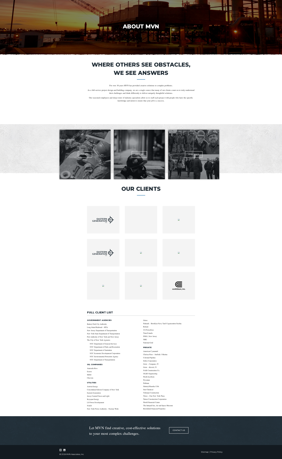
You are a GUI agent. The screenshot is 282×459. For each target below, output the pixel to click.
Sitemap (204, 452)
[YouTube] (65, 450)
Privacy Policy (216, 452)
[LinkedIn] (61, 450)
